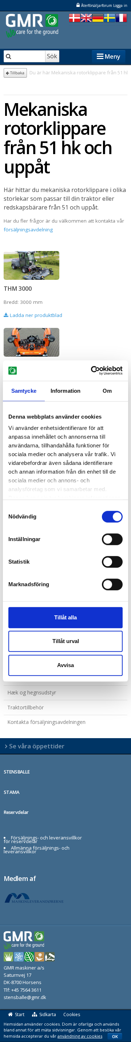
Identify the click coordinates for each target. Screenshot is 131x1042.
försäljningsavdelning (28, 229)
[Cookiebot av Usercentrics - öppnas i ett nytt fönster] (92, 370)
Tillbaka (16, 72)
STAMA (12, 792)
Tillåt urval (65, 641)
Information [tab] (65, 391)
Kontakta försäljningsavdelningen (46, 721)
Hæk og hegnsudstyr (31, 692)
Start (19, 1014)
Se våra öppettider (36, 746)
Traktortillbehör (25, 707)
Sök (52, 56)
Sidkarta (47, 1014)
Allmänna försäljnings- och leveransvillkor (37, 850)
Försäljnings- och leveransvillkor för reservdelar (43, 839)
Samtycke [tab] (23, 391)
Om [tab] (107, 391)
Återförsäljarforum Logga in (104, 5)
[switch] (112, 539)
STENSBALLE (16, 771)
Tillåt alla (65, 617)
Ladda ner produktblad (35, 315)
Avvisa (65, 665)
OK (115, 1036)
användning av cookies (79, 1036)
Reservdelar (16, 812)
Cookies (71, 1014)
